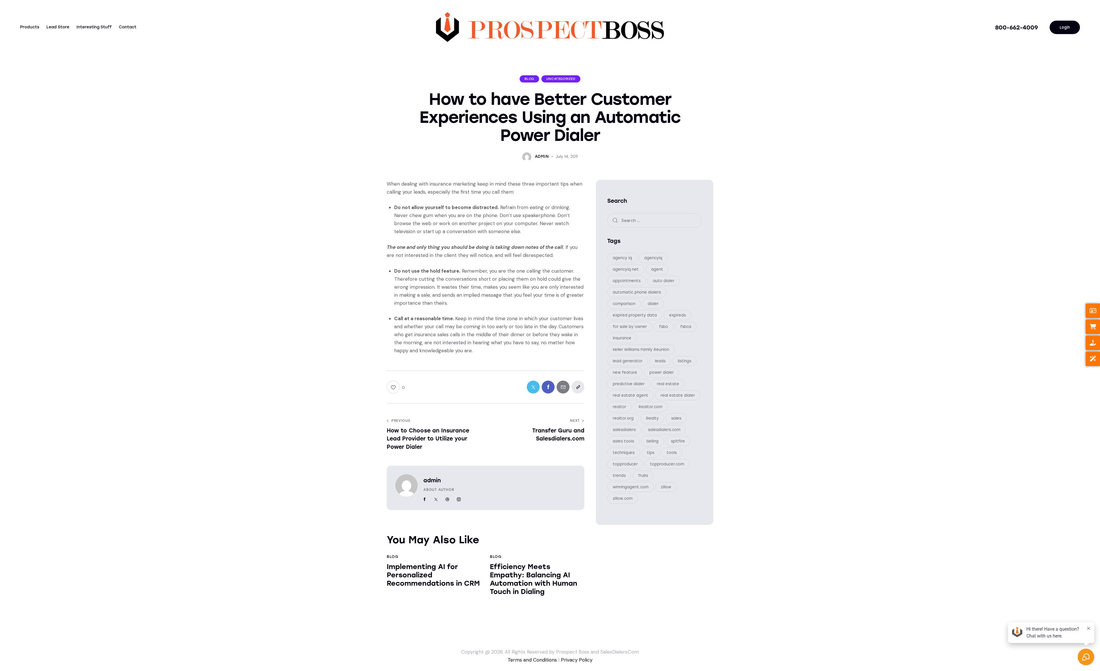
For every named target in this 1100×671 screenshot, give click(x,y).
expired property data (635, 315)
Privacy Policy (576, 660)
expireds (677, 315)
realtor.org (623, 418)
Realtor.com (650, 407)
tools (672, 452)
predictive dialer (629, 384)
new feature (625, 372)
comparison (624, 304)
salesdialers (624, 430)
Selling (652, 441)
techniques (624, 452)
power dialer (661, 372)
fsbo (663, 326)
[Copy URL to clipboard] (577, 387)
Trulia (643, 475)
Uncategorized (560, 79)
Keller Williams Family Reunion (641, 349)
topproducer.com (667, 464)
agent (657, 269)
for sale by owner (630, 326)
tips (650, 452)
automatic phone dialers (637, 292)
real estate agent (630, 395)
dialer (653, 304)
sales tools (623, 441)
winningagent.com (631, 487)
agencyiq (653, 258)
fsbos (685, 326)
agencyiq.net (626, 269)
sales (676, 418)
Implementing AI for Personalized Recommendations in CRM (433, 575)
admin (432, 480)
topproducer (625, 464)
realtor (619, 407)
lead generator (628, 361)
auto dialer (663, 281)
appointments (627, 281)
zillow (666, 487)
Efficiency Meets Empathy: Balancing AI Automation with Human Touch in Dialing (533, 579)
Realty (652, 418)
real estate (668, 384)
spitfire (678, 441)
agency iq (622, 258)
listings (684, 361)
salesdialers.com (664, 430)
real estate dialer (678, 395)
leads (660, 361)
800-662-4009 (1016, 27)
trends (619, 475)
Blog (529, 79)
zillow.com (622, 498)
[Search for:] (654, 220)
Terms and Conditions (532, 660)
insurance (622, 338)
